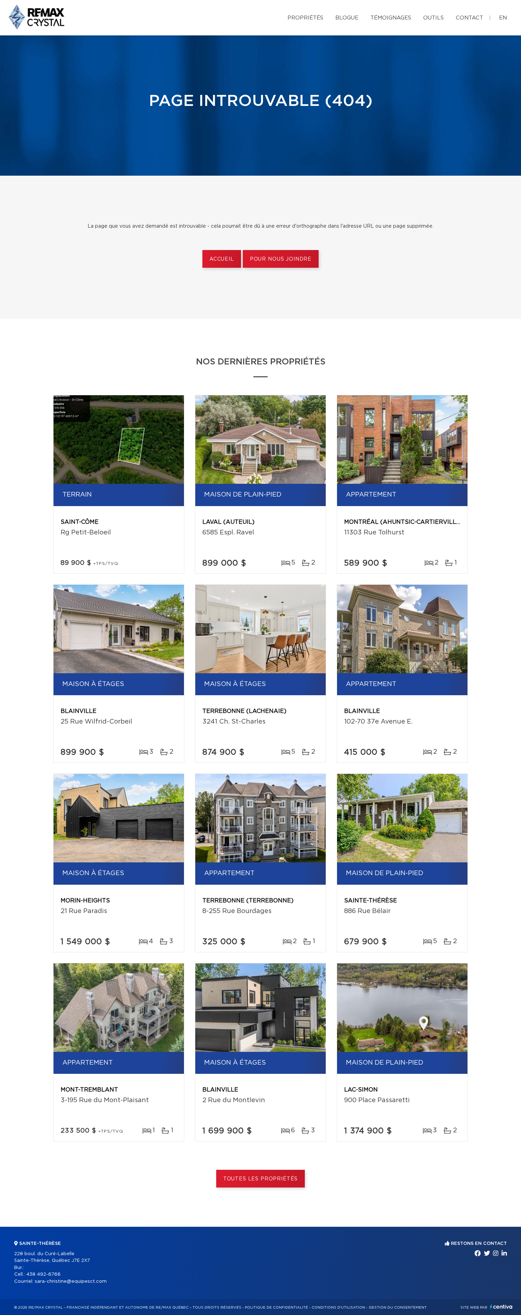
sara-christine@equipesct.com (71, 1281)
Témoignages (390, 18)
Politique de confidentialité (276, 1307)
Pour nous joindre (281, 259)
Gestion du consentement (398, 1307)
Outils (433, 18)
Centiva (501, 1306)
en (503, 18)
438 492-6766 (43, 1274)
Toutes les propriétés (260, 1179)
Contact (469, 18)
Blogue (346, 18)
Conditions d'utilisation (338, 1307)
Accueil (221, 259)
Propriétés (305, 18)
